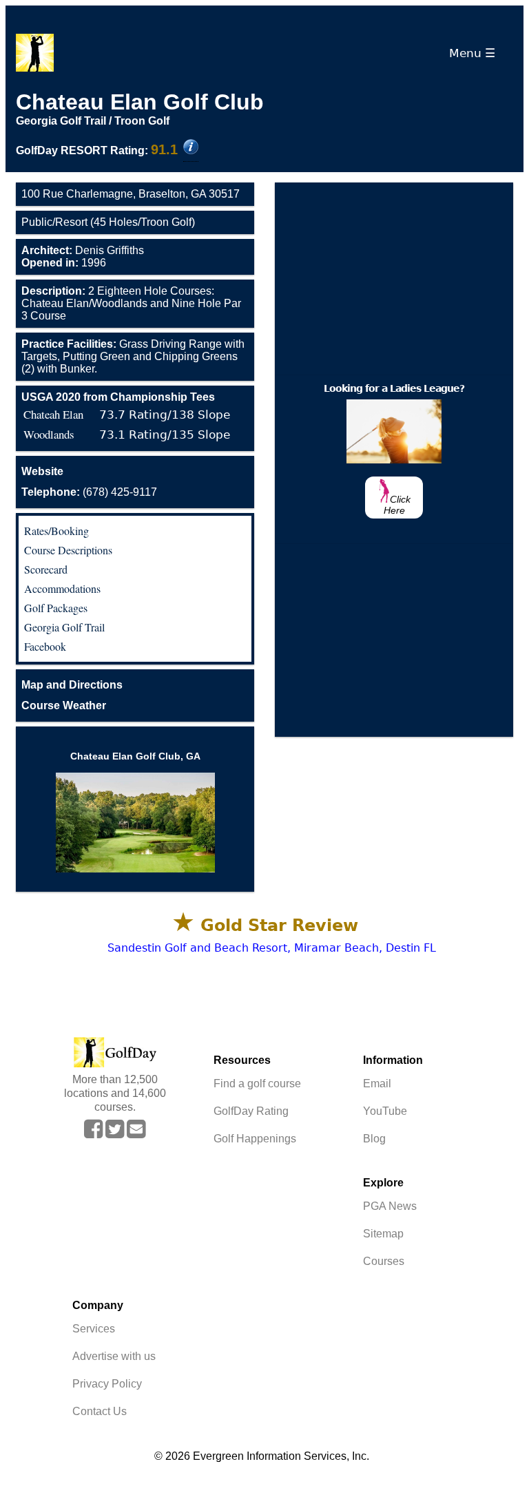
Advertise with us (114, 1356)
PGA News (390, 1206)
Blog (374, 1138)
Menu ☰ (475, 53)
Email (377, 1083)
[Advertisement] (394, 279)
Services (93, 1329)
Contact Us (99, 1411)
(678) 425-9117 (89, 492)
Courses (383, 1261)
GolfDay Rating (251, 1111)
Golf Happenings (255, 1138)
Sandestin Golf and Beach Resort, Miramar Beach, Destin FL (271, 947)
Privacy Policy (107, 1384)
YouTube (385, 1111)
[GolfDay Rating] (190, 148)
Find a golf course (257, 1083)
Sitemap (383, 1233)
